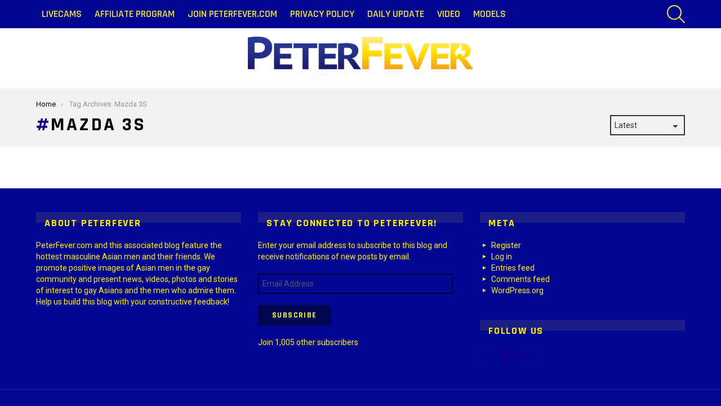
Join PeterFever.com (232, 13)
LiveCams (62, 13)
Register (506, 245)
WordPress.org (517, 290)
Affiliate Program (135, 13)
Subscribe (294, 315)
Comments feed (520, 279)
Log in (501, 256)
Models (489, 13)
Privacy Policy (322, 13)
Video (448, 13)
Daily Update (395, 13)
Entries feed (513, 267)
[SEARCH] (676, 14)
